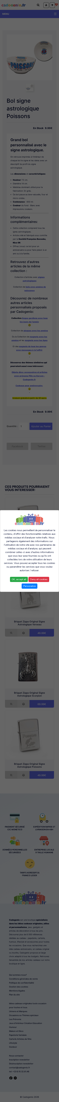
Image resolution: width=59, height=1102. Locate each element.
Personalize (29, 586)
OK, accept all (19, 579)
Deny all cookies (39, 579)
